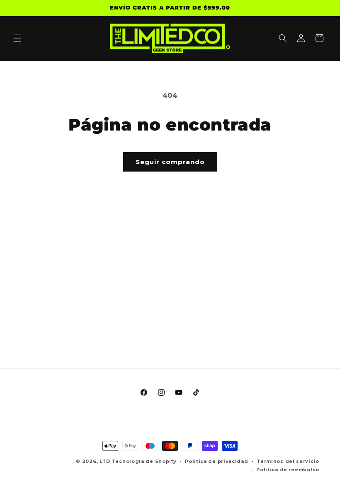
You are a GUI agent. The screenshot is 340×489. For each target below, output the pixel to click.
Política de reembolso (287, 469)
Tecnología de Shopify (144, 461)
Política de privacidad (216, 461)
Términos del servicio (288, 461)
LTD (106, 461)
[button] (17, 38)
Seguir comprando (170, 162)
